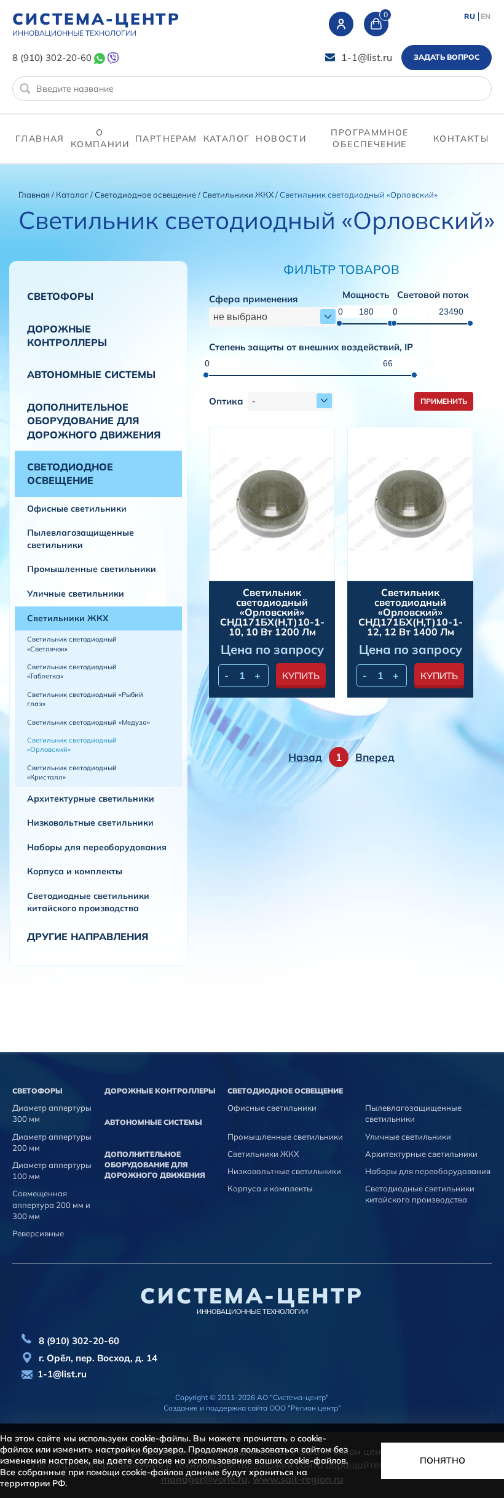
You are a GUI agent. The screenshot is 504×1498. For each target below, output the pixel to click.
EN (485, 16)
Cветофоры (60, 296)
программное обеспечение (369, 138)
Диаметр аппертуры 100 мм (52, 1170)
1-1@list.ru (366, 57)
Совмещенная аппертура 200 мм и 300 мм (51, 1204)
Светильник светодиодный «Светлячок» (72, 644)
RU (469, 16)
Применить (443, 401)
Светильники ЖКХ (238, 194)
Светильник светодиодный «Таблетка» (72, 671)
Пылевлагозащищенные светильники (80, 538)
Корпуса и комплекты (74, 871)
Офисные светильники (77, 508)
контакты (461, 138)
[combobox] (273, 317)
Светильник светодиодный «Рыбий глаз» (85, 699)
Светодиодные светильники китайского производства (88, 902)
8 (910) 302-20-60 (52, 57)
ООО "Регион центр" (305, 1407)
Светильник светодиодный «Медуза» (88, 722)
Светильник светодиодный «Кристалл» (72, 772)
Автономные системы (91, 374)
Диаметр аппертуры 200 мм (52, 1142)
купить (301, 676)
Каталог (226, 138)
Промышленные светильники (91, 568)
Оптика (226, 402)
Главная (40, 138)
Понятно (442, 1460)
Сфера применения (253, 299)
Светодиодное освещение (146, 194)
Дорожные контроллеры (67, 335)
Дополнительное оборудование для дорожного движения (93, 421)
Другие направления (87, 936)
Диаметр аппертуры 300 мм (52, 1113)
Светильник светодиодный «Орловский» (72, 745)
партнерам (166, 138)
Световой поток (433, 295)
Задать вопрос (446, 57)
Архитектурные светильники (90, 798)
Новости (281, 138)
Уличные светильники (75, 593)
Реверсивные (38, 1233)
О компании (100, 138)
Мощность (365, 295)
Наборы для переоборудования (97, 847)
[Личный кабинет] (341, 24)
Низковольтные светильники (90, 822)
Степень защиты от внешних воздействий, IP (311, 347)
